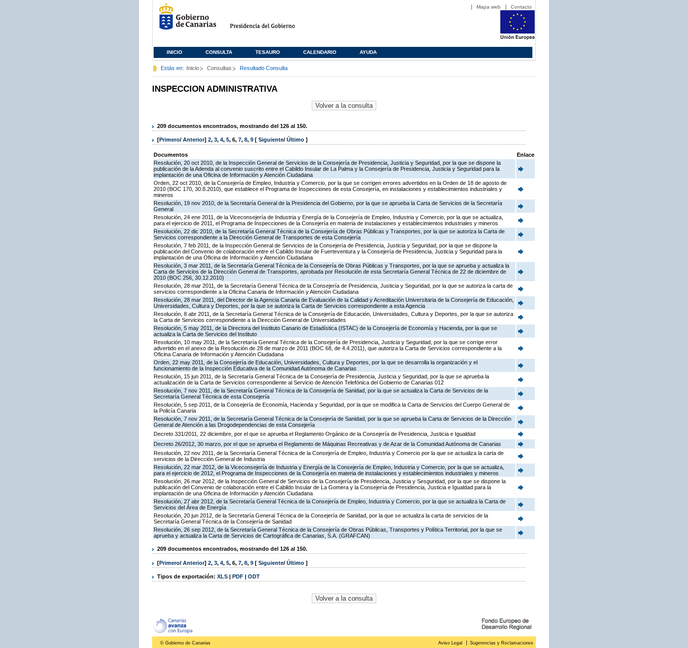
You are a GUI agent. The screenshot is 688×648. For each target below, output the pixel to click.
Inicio (174, 52)
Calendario (319, 52)
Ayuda (368, 52)
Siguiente (271, 140)
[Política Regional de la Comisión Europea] (517, 38)
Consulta (218, 52)
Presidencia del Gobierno (272, 20)
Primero (169, 140)
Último (296, 140)
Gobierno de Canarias (185, 20)
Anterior (193, 140)
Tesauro (267, 52)
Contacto (521, 7)
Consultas (219, 68)
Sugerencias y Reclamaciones (501, 642)
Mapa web (488, 7)
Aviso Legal (450, 642)
